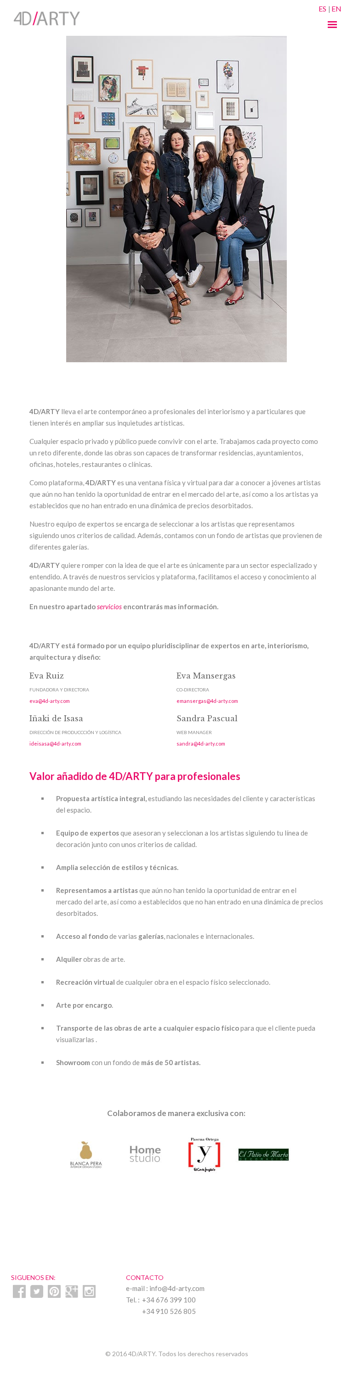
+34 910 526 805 (169, 1311)
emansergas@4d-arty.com (207, 701)
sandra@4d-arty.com (200, 743)
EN (336, 8)
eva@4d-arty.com (49, 701)
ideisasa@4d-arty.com (55, 743)
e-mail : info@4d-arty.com (165, 1288)
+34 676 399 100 (169, 1300)
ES (322, 8)
